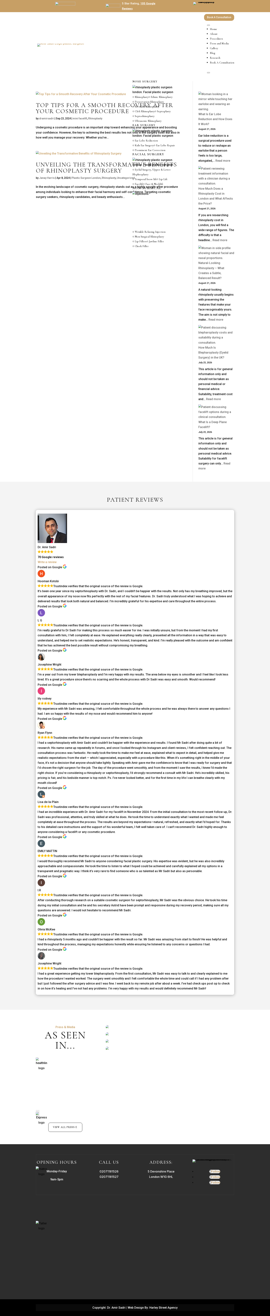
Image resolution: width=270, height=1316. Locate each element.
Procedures (216, 38)
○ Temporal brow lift (144, 179)
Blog (212, 53)
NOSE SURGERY (144, 81)
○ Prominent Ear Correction (148, 150)
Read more (215, 319)
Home (213, 29)
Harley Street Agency (163, 1307)
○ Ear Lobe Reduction (145, 140)
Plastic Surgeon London (86, 177)
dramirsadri (46, 118)
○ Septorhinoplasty (143, 116)
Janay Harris (47, 177)
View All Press (64, 1127)
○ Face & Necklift (153, 184)
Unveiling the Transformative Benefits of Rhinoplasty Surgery (106, 167)
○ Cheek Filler (140, 246)
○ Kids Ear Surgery (143, 145)
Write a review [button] (47, 562)
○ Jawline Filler (155, 241)
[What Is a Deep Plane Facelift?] (216, 412)
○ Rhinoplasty (140, 97)
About (213, 34)
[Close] (208, 72)
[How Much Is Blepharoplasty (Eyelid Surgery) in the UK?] (216, 335)
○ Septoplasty (163, 111)
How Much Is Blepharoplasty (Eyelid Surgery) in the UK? (213, 352)
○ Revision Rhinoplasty (145, 106)
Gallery (214, 48)
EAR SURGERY (143, 125)
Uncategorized (126, 177)
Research (215, 57)
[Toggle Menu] (208, 25)
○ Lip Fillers (139, 241)
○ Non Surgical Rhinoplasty (148, 236)
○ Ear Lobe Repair (164, 145)
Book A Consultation (219, 17)
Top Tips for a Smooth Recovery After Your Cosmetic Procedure (104, 108)
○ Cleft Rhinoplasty (143, 111)
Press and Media (219, 43)
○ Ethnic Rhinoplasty (160, 97)
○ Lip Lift (161, 179)
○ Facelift (137, 184)
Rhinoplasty (95, 118)
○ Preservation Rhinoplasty (148, 101)
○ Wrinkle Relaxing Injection (148, 231)
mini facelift (80, 118)
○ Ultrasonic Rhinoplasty (146, 121)
